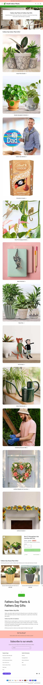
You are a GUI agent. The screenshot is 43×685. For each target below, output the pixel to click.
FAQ (22, 662)
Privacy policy (32, 682)
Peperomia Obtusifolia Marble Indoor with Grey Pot (30, 585)
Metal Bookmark (20, 281)
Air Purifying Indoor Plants (7, 660)
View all (21, 595)
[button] (2, 4)
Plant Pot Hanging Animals (21, 239)
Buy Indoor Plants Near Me (7, 655)
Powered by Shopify (20, 682)
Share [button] (26, 554)
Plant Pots (21, 323)
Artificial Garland (21, 530)
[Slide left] (19, 592)
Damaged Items (25, 657)
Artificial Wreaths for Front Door (21, 489)
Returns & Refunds (25, 660)
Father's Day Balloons (21, 156)
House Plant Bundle (20, 73)
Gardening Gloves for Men (21, 447)
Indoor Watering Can (20, 406)
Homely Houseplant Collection (21, 115)
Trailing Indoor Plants (6, 657)
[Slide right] (24, 592)
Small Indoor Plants (14, 682)
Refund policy (26, 682)
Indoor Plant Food (6, 662)
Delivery (23, 655)
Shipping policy (30, 683)
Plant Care (4, 667)
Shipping (30, 542)
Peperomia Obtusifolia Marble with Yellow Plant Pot (10, 585)
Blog (3, 669)
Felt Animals (21, 364)
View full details (36, 554)
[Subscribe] (30, 648)
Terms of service (37, 682)
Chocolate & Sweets (20, 198)
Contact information (37, 683)
